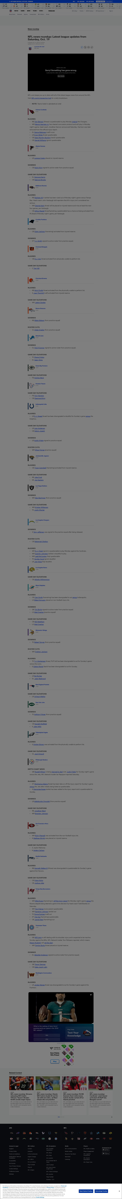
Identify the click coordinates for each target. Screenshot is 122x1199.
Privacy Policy (50, 1187)
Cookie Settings (40, 1197)
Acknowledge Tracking (101, 1191)
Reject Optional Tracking (86, 1191)
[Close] (119, 1191)
